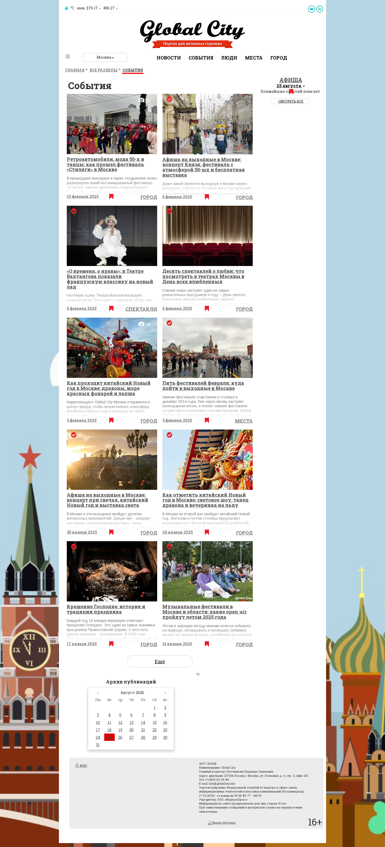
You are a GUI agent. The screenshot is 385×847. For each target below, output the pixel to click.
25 (109, 737)
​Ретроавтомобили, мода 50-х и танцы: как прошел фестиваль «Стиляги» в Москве (105, 164)
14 (143, 722)
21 (143, 729)
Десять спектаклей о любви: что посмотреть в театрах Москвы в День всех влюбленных (203, 276)
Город (278, 58)
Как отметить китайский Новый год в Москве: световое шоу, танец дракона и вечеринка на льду (205, 500)
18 (109, 729)
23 (165, 729)
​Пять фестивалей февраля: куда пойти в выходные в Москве (203, 385)
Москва (104, 57)
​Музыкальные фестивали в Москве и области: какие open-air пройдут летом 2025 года (204, 611)
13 (132, 722)
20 (131, 729)
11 (109, 722)
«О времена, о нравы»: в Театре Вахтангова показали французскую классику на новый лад (110, 279)
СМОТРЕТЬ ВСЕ (290, 101)
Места (254, 58)
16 (165, 722)
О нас (81, 765)
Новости (169, 58)
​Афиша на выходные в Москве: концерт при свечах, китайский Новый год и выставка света (107, 500)
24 (98, 737)
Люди (229, 58)
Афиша (290, 79)
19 (120, 729)
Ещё (160, 661)
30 (165, 737)
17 (98, 729)
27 (131, 737)
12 (120, 722)
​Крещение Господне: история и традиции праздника (106, 609)
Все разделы (104, 70)
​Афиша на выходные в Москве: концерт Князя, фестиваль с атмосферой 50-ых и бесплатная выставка (203, 167)
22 (154, 729)
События (201, 58)
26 (120, 737)
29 (154, 737)
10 (98, 722)
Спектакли (141, 309)
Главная (75, 70)
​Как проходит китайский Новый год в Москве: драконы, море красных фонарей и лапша (109, 388)
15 (155, 722)
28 (143, 737)
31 (98, 744)
